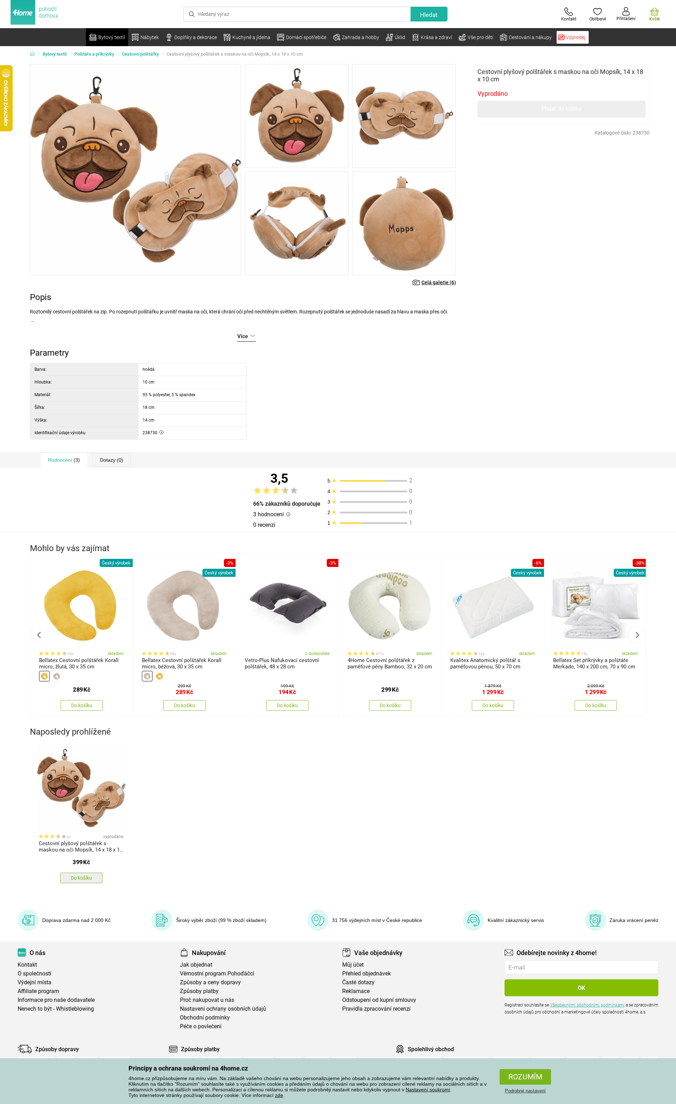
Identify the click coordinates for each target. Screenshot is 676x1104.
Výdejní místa (34, 982)
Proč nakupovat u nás (207, 1000)
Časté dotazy (358, 982)
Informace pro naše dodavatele (56, 1000)
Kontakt (27, 964)
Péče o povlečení (200, 1026)
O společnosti (34, 973)
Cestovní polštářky (140, 54)
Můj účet (353, 964)
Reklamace (356, 991)
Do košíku (81, 705)
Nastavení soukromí (428, 1089)
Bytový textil (55, 54)
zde (279, 1095)
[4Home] (35, 54)
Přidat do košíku (562, 108)
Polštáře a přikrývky (94, 54)
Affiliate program (38, 991)
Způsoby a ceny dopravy (210, 982)
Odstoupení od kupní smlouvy (379, 1000)
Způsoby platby (199, 991)
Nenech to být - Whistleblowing (56, 1008)
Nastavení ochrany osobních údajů (223, 1008)
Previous (39, 635)
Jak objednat (196, 964)
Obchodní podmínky (205, 1017)
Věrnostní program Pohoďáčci (217, 973)
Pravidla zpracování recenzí (376, 1008)
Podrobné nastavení (525, 1090)
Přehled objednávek (366, 973)
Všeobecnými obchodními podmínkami (587, 1005)
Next (637, 635)
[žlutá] (44, 676)
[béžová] (57, 676)
